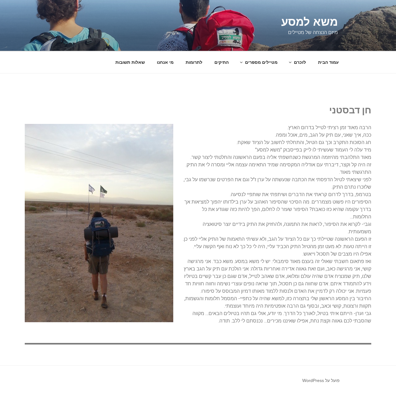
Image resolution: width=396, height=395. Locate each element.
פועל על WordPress (321, 380)
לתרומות (194, 62)
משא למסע (309, 21)
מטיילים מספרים (261, 62)
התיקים (221, 62)
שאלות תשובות (130, 62)
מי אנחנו (165, 62)
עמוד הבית (328, 62)
